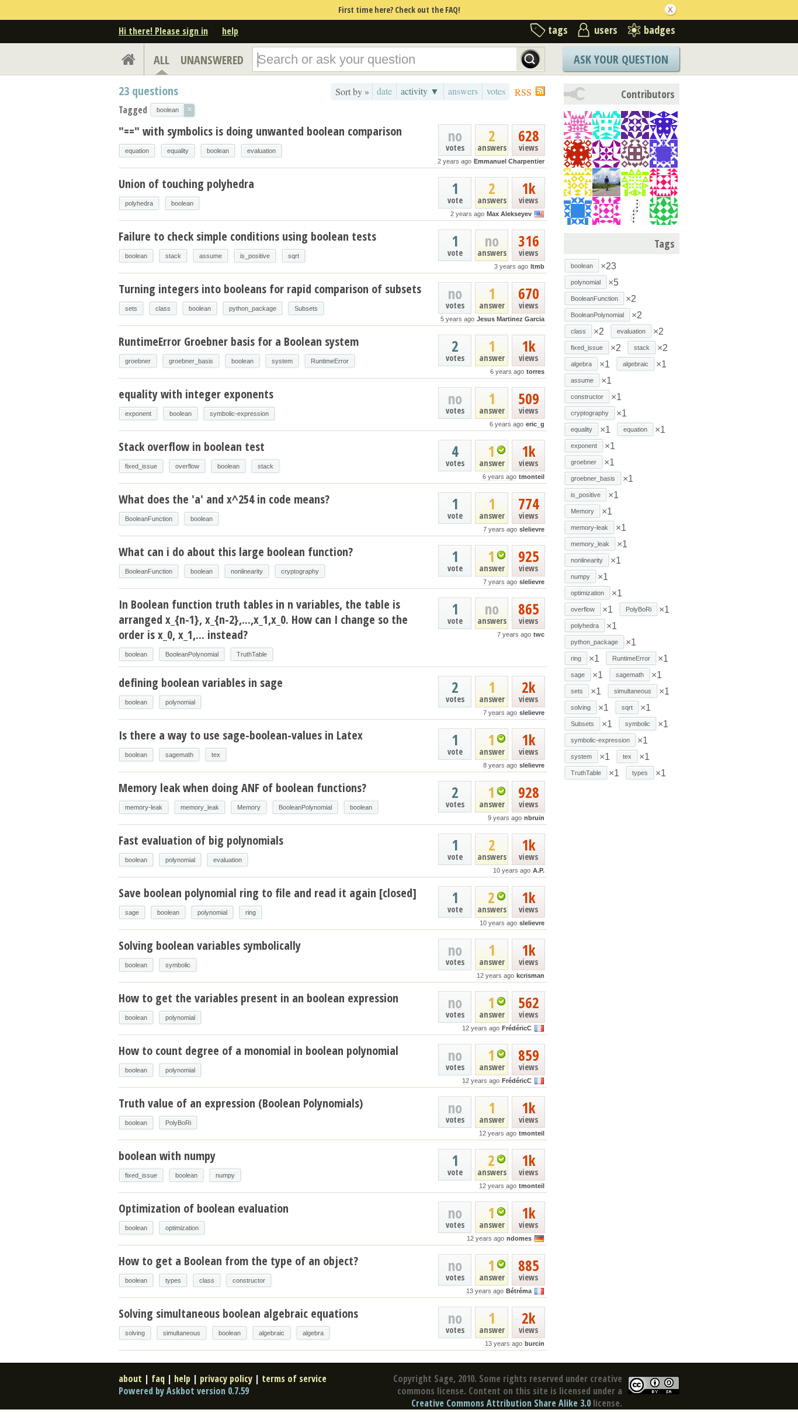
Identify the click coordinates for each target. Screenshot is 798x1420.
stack (173, 255)
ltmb (537, 266)
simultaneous (181, 1332)
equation (137, 150)
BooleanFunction (148, 518)
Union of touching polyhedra (186, 184)
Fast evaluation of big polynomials (201, 840)
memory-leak (143, 807)
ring (250, 912)
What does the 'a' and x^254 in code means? (224, 499)
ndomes (519, 1238)
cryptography (300, 571)
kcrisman (530, 975)
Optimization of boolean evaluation (204, 1208)
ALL (161, 60)
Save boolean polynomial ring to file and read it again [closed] (268, 893)
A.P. (538, 870)
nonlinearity (247, 571)
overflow (187, 466)
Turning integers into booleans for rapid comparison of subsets (270, 289)
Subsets (306, 308)
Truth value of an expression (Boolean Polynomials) (241, 1103)
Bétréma (519, 1290)
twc (538, 634)
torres (535, 371)
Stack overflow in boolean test (192, 446)
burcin (534, 1343)
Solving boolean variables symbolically (210, 945)
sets (131, 308)
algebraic (271, 1332)
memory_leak (200, 807)
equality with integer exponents (196, 394)
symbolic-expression (239, 413)
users (605, 30)
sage (132, 912)
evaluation (261, 150)
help (230, 31)
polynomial (180, 702)
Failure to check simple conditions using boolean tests (247, 236)
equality (178, 150)
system (282, 360)
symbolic (177, 964)
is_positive (255, 255)
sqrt (293, 255)
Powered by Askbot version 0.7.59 (184, 1390)
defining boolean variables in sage (201, 682)
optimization (182, 1227)
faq (158, 1378)
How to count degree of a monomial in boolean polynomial (258, 1050)
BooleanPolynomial (191, 654)
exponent (138, 413)
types (173, 1280)
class (163, 308)
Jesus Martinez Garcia (510, 318)
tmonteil (531, 476)
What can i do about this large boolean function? (236, 552)
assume (210, 255)
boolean (218, 150)
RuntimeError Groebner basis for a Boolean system (239, 341)
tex (215, 754)
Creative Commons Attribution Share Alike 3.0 (501, 1403)
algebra (313, 1332)
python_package (252, 308)
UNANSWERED (212, 60)
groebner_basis (191, 360)
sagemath (179, 754)
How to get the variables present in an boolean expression (258, 998)
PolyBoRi (178, 1122)
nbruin (534, 817)
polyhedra (139, 203)
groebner (138, 360)
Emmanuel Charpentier (509, 161)
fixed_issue (141, 466)
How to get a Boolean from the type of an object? (238, 1261)
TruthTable (252, 654)
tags (558, 30)
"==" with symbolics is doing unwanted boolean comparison (260, 131)
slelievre (531, 529)
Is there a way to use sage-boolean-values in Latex (241, 735)
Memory (249, 807)
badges (659, 30)
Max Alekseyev (509, 213)
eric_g (535, 424)
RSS (523, 92)
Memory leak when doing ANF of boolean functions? (242, 788)
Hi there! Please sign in (163, 31)
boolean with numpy (167, 1156)
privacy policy (226, 1378)
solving (135, 1332)
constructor (249, 1280)
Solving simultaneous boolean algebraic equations (238, 1313)
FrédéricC (517, 1028)
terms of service (294, 1378)
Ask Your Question (621, 59)
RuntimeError (330, 360)
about (130, 1378)
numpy (225, 1175)
